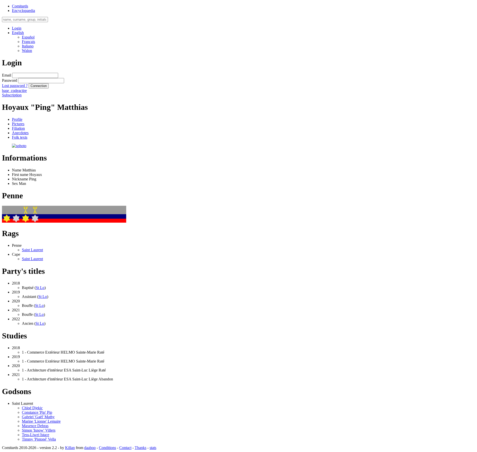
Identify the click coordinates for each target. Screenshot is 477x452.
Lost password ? (15, 85)
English (18, 33)
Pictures (18, 124)
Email (6, 75)
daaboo (90, 448)
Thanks (140, 448)
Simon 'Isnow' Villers (38, 430)
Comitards (20, 6)
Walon (27, 50)
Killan (70, 448)
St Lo (40, 288)
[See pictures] (19, 146)
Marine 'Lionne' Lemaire (41, 421)
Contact (125, 448)
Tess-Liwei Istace (35, 435)
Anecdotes (20, 133)
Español (28, 37)
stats (153, 448)
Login (16, 28)
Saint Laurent (32, 250)
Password (9, 80)
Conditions (107, 448)
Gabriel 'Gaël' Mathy (38, 417)
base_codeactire (14, 90)
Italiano (28, 46)
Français (28, 42)
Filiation (18, 128)
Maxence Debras (35, 426)
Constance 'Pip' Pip (37, 412)
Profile (17, 119)
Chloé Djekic (32, 408)
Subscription (12, 95)
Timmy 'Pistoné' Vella (39, 439)
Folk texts (19, 137)
